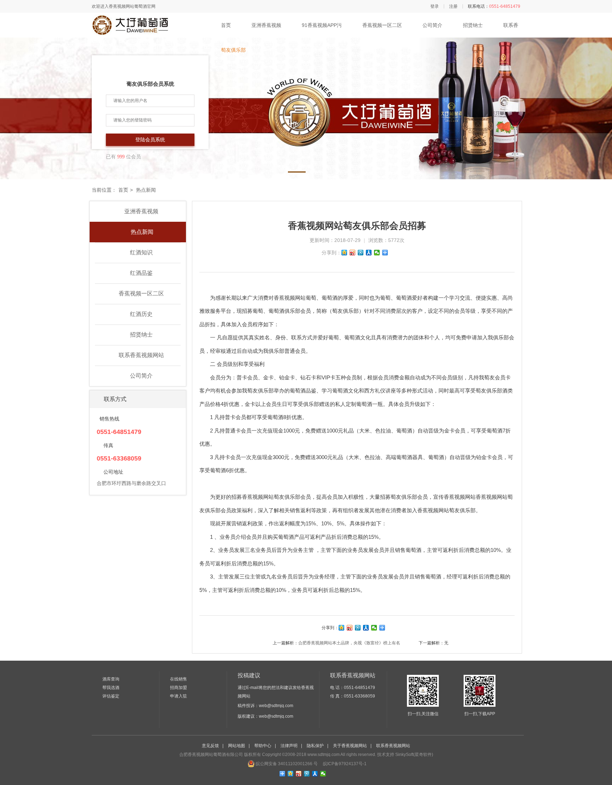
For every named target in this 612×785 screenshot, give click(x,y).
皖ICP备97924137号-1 (344, 763)
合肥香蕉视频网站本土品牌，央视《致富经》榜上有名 (349, 642)
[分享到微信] (377, 252)
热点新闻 (141, 232)
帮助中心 (262, 745)
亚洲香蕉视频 (266, 25)
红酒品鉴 (141, 273)
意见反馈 (210, 745)
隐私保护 (315, 745)
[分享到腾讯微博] (361, 252)
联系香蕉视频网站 (141, 355)
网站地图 (236, 745)
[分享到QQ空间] (344, 252)
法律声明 (289, 745)
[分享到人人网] (369, 252)
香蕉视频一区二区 (382, 25)
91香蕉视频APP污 (322, 25)
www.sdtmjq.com (323, 754)
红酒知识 (141, 252)
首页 (226, 25)
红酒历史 (141, 314)
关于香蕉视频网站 (350, 745)
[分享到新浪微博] (353, 252)
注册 (453, 6)
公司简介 (432, 25)
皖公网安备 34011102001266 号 (286, 763)
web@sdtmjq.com (276, 705)
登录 (434, 6)
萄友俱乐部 (233, 50)
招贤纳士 (473, 25)
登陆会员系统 (150, 139)
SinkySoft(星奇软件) (414, 754)
